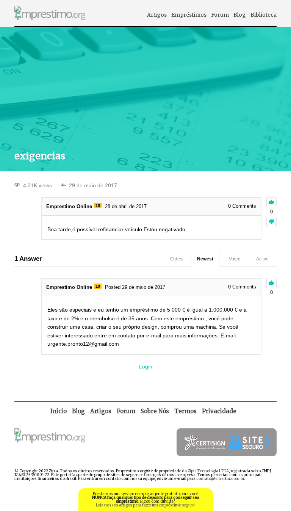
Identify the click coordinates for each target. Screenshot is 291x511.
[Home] (50, 24)
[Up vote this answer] (271, 283)
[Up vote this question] (271, 202)
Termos (185, 411)
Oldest (176, 259)
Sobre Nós (155, 411)
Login (145, 367)
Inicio (58, 411)
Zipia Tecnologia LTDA (208, 471)
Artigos (157, 14)
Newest (205, 259)
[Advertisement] (146, 87)
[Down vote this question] (271, 222)
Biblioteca (263, 14)
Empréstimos (189, 14)
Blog (239, 14)
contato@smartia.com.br (220, 478)
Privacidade (219, 411)
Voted (235, 259)
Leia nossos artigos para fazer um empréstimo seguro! (146, 505)
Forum (220, 14)
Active (262, 259)
